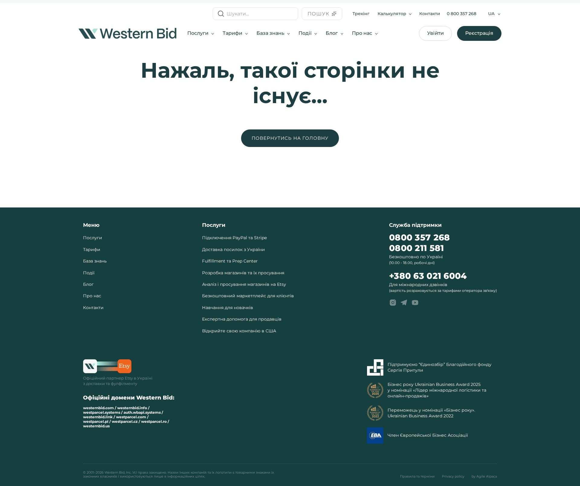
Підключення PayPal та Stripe (234, 237)
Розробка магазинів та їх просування (243, 273)
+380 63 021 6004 (428, 276)
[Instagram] (392, 302)
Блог (332, 33)
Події (304, 33)
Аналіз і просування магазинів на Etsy (244, 284)
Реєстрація (479, 33)
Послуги (197, 33)
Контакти (429, 13)
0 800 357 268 (461, 13)
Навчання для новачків (227, 307)
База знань (270, 33)
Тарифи (232, 33)
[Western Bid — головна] (127, 33)
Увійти (435, 33)
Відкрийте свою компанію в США (239, 331)
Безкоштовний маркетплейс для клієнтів (248, 295)
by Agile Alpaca (484, 476)
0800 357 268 (419, 237)
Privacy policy (453, 476)
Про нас (362, 33)
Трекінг (361, 13)
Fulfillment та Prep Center (230, 261)
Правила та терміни (417, 476)
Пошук (318, 14)
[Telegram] (404, 302)
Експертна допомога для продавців (242, 319)
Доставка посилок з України (233, 249)
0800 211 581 (416, 248)
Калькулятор (392, 13)
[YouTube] (415, 302)
